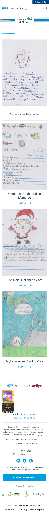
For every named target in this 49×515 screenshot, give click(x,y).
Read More (22, 203)
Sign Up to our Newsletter (24, 477)
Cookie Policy (22, 510)
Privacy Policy (10, 510)
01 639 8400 (26, 451)
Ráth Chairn (36, 439)
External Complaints (37, 510)
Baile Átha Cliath (12, 439)
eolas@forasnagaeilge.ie (26, 454)
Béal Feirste (25, 439)
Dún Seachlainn (18, 443)
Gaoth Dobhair (31, 443)
